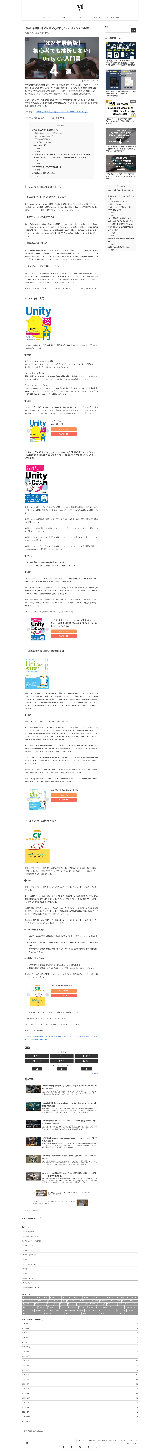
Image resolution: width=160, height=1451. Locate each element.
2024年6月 (80, 1370)
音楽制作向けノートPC (32, 1287)
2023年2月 (80, 1412)
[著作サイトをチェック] (37, 1068)
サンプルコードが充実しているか (46, 142)
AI (25, 1222)
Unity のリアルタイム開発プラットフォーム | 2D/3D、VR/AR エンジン (62, 112)
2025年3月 (80, 1342)
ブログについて (132, 1440)
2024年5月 (80, 1375)
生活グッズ (28, 1283)
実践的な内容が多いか (42, 139)
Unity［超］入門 (39, 145)
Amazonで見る (63, 429)
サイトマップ (81, 1440)
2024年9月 (80, 1356)
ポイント (40, 160)
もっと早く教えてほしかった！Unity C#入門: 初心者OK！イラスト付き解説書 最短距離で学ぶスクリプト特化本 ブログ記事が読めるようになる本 (74, 623)
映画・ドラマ (28, 1278)
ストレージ (28, 1250)
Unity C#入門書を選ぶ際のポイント (46, 130)
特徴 (38, 148)
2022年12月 (80, 1416)
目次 (59, 126)
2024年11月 (80, 1347)
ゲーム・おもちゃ (30, 1245)
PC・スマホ (28, 1227)
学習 (25, 1269)
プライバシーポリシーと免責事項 (97, 1440)
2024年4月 (80, 1379)
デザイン (27, 1259)
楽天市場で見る (63, 434)
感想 (38, 151)
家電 (28, 1047)
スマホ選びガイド (30, 1255)
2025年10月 (80, 1328)
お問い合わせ (112, 1440)
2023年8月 (80, 1403)
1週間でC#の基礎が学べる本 (44, 173)
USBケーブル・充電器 (31, 1236)
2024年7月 (80, 1365)
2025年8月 (80, 1333)
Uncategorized (29, 1231)
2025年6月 (80, 1337)
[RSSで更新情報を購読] (86, 1068)
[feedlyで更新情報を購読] (62, 1068)
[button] (86, 1061)
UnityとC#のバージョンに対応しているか (49, 133)
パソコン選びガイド (31, 1264)
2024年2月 (80, 1389)
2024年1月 (80, 1393)
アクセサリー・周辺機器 (32, 1241)
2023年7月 (80, 1407)
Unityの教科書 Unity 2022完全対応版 (47, 167)
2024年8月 (80, 1361)
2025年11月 (80, 1323)
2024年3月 (80, 1384)
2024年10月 (80, 1351)
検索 (107, 27)
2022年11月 (80, 1421)
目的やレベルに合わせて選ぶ (45, 136)
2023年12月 (80, 1398)
